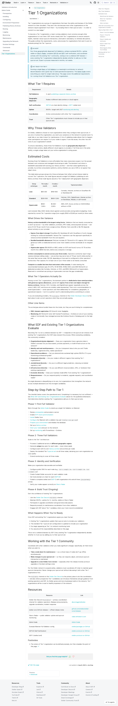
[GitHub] (95, 2)
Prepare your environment (39, 422)
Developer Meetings (67, 692)
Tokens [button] (30, 2)
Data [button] (37, 2)
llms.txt (14, 700)
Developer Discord (67, 689)
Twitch (14, 698)
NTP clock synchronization (44, 415)
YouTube (15, 695)
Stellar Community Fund (69, 700)
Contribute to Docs (67, 687)
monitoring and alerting (71, 109)
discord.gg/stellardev (78, 602)
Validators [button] (63, 2)
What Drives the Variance (106, 16)
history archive (41, 425)
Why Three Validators (104, 11)
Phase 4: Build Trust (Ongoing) (105, 44)
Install (32, 417)
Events (88, 692)
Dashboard (40, 695)
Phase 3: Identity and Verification (105, 40)
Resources (101, 56)
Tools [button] (44, 2)
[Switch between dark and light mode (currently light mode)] (98, 2)
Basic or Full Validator (49, 69)
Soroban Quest (17, 692)
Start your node (35, 428)
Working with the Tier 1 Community (104, 53)
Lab (37, 689)
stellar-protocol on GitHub (81, 631)
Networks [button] (53, 2)
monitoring (38, 430)
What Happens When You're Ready (105, 48)
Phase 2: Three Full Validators (105, 35)
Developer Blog (17, 687)
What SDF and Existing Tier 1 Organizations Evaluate (48, 397)
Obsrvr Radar (41, 53)
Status (38, 692)
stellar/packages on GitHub (81, 626)
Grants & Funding (91, 695)
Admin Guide (81, 71)
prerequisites (39, 412)
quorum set (52, 451)
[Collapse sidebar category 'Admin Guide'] (23, 10)
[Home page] (29, 8)
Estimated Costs (103, 13)
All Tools (39, 698)
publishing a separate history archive (63, 94)
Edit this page (34, 665)
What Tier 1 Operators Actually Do (106, 19)
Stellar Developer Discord (78, 296)
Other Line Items (104, 23)
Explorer (39, 687)
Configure (33, 420)
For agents (111, 702)
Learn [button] (22, 2)
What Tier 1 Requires (104, 8)
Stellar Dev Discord (42, 497)
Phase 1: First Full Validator (107, 32)
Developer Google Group (69, 695)
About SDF (89, 687)
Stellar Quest (16, 689)
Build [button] (15, 2)
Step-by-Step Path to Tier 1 (106, 30)
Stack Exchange (66, 698)
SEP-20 (55, 53)
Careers (88, 689)
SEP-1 (63, 53)
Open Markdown (33, 18)
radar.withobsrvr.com (79, 616)
